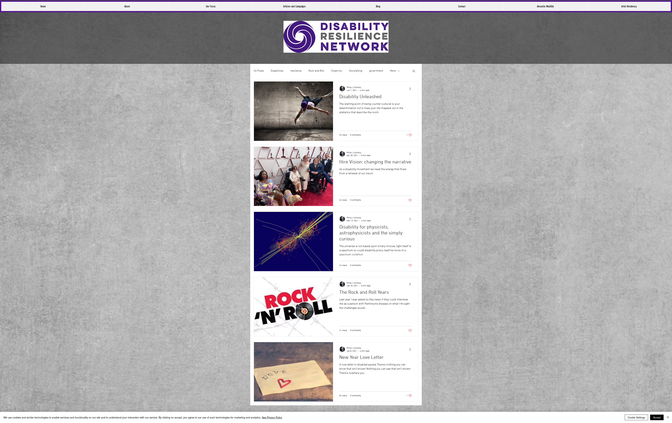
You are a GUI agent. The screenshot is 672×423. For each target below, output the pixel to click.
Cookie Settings (636, 417)
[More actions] (411, 89)
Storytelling (355, 70)
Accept (657, 417)
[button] (413, 71)
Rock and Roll (316, 70)
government (376, 70)
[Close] (668, 417)
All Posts (259, 70)
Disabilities (277, 70)
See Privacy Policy (272, 417)
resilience (296, 70)
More (393, 70)
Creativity (336, 70)
